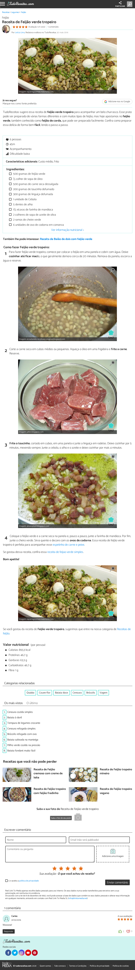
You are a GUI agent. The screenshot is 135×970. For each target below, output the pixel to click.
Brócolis (90, 692)
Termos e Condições (77, 966)
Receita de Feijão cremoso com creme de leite (48, 774)
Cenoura (77, 692)
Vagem (103, 692)
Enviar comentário (117, 882)
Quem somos (45, 966)
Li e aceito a (23, 881)
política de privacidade (29, 881)
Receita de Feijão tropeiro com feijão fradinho (50, 791)
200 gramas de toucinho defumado (33, 189)
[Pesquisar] (130, 4)
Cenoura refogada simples (21, 728)
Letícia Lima (20, 32)
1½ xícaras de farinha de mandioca (33, 209)
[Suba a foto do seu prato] (78, 818)
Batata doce (61, 692)
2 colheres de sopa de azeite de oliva (34, 214)
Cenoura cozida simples (20, 712)
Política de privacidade (99, 966)
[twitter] (15, 953)
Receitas (5, 12)
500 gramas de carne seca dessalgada (35, 184)
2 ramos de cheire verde (27, 219)
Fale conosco (60, 966)
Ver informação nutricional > (67, 230)
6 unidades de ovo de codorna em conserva (38, 225)
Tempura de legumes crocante (23, 723)
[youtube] (28, 953)
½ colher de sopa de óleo (27, 179)
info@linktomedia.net (78, 898)
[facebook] (8, 953)
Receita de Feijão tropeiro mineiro (116, 772)
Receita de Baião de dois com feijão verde (66, 239)
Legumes (15, 12)
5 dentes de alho (23, 204)
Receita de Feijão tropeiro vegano (116, 791)
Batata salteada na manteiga (22, 740)
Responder (8, 931)
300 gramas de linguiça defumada (33, 194)
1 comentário (53, 27)
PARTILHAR (120, 6)
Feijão (23, 12)
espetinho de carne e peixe (68, 544)
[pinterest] (35, 953)
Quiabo (30, 692)
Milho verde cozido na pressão (23, 745)
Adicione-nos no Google (119, 101)
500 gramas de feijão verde (29, 174)
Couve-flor (44, 692)
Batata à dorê (14, 717)
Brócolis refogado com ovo (22, 734)
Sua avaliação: (47, 874)
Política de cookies (121, 966)
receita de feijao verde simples (65, 552)
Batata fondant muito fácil (21, 750)
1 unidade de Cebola (25, 199)
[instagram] (21, 953)
